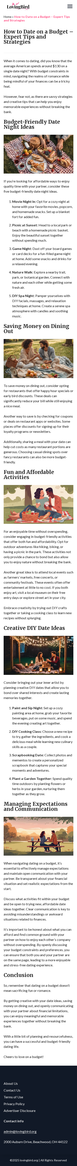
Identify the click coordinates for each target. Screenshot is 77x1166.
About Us (11, 1083)
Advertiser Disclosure (20, 1111)
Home (8, 16)
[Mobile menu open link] (70, 6)
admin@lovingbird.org (20, 1131)
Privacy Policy (14, 1104)
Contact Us (12, 1090)
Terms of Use (13, 1097)
